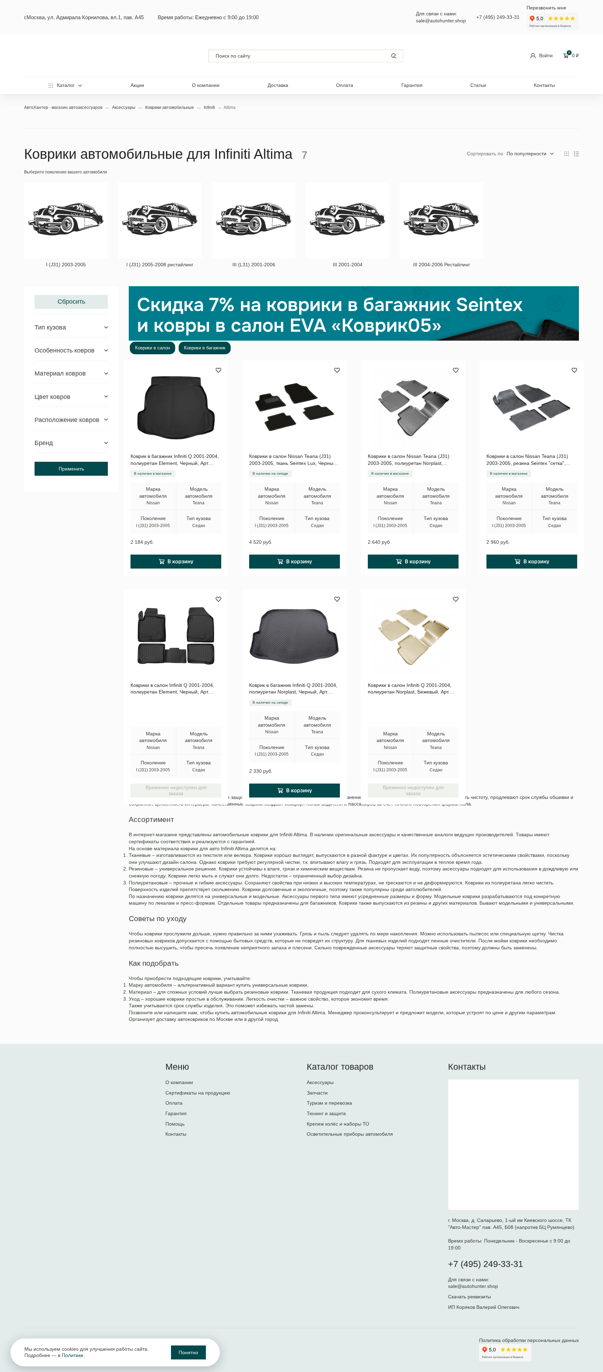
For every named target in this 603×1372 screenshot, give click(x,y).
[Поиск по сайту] (305, 56)
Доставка (278, 85)
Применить (71, 469)
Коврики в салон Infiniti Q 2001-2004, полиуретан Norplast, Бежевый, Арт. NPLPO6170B (410, 689)
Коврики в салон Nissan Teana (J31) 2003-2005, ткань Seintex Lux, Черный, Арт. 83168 (293, 460)
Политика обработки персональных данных (529, 1340)
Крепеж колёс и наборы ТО (338, 1124)
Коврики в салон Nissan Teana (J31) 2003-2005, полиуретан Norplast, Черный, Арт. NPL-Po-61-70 (408, 460)
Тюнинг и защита (326, 1113)
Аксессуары (124, 107)
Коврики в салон (152, 347)
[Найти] (393, 55)
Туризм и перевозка (329, 1103)
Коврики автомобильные (170, 107)
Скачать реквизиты (469, 1296)
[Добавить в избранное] (218, 370)
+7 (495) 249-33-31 (498, 17)
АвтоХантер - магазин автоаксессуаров (63, 107)
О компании (205, 85)
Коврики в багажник (204, 347)
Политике (72, 1355)
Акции (137, 85)
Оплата (344, 85)
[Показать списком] (576, 153)
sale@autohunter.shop (441, 20)
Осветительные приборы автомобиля (350, 1134)
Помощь (175, 1124)
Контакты (544, 85)
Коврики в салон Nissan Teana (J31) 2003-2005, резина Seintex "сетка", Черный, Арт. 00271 (527, 460)
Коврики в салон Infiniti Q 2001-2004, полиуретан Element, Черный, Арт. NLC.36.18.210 (172, 689)
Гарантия (412, 85)
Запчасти (317, 1093)
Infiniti (210, 107)
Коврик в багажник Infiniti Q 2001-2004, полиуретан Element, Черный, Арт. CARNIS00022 (175, 460)
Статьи (478, 85)
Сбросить (71, 301)
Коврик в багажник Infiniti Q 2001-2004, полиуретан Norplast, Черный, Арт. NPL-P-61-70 (293, 689)
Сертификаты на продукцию (197, 1093)
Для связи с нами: (469, 1279)
